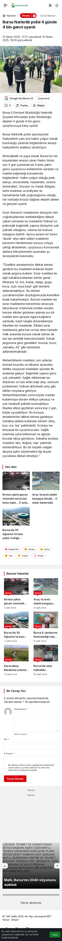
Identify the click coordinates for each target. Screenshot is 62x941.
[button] (50, 5)
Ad (6, 739)
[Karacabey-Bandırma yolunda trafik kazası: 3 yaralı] (16, 660)
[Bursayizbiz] (22, 5)
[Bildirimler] (57, 5)
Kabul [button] (55, 934)
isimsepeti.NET (43, 916)
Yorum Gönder (15, 778)
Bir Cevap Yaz (16, 691)
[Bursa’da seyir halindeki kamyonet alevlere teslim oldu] (46, 660)
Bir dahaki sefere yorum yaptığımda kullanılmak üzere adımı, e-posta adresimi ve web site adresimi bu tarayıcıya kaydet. (31, 767)
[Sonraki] (57, 865)
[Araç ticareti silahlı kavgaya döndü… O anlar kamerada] (46, 488)
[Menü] (5, 5)
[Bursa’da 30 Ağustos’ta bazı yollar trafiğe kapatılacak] (16, 523)
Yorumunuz (21, 709)
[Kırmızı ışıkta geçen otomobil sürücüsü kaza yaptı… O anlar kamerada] (16, 488)
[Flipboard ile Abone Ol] (43, 98)
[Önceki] (5, 865)
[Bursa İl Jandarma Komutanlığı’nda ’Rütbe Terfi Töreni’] (46, 627)
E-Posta (9, 753)
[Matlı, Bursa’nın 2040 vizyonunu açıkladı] (31, 866)
